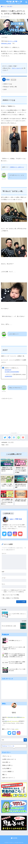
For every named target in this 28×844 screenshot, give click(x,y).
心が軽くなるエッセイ (9, 759)
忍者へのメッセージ (8, 777)
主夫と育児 (10, 442)
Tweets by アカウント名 (8, 746)
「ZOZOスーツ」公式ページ (16, 167)
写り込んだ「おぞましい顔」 (10, 86)
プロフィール (6, 756)
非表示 (13, 79)
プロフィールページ (17, 68)
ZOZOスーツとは (7, 84)
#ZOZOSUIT (8, 369)
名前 (3, 571)
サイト (3, 584)
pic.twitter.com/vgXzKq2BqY (12, 371)
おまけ (5, 89)
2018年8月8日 (8, 376)
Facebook (9, 536)
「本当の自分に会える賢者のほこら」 (16, 717)
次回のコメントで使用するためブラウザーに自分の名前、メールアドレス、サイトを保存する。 (15, 591)
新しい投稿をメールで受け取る (11, 598)
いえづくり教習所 (7, 771)
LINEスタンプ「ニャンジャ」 (11, 721)
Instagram (15, 536)
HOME (14, 838)
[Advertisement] (14, 414)
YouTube (20, 536)
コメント (4, 553)
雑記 (4, 774)
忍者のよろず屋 (7, 765)
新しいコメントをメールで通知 (11, 594)
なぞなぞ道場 (6, 768)
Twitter (4, 536)
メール (4, 577)
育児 (7, 444)
